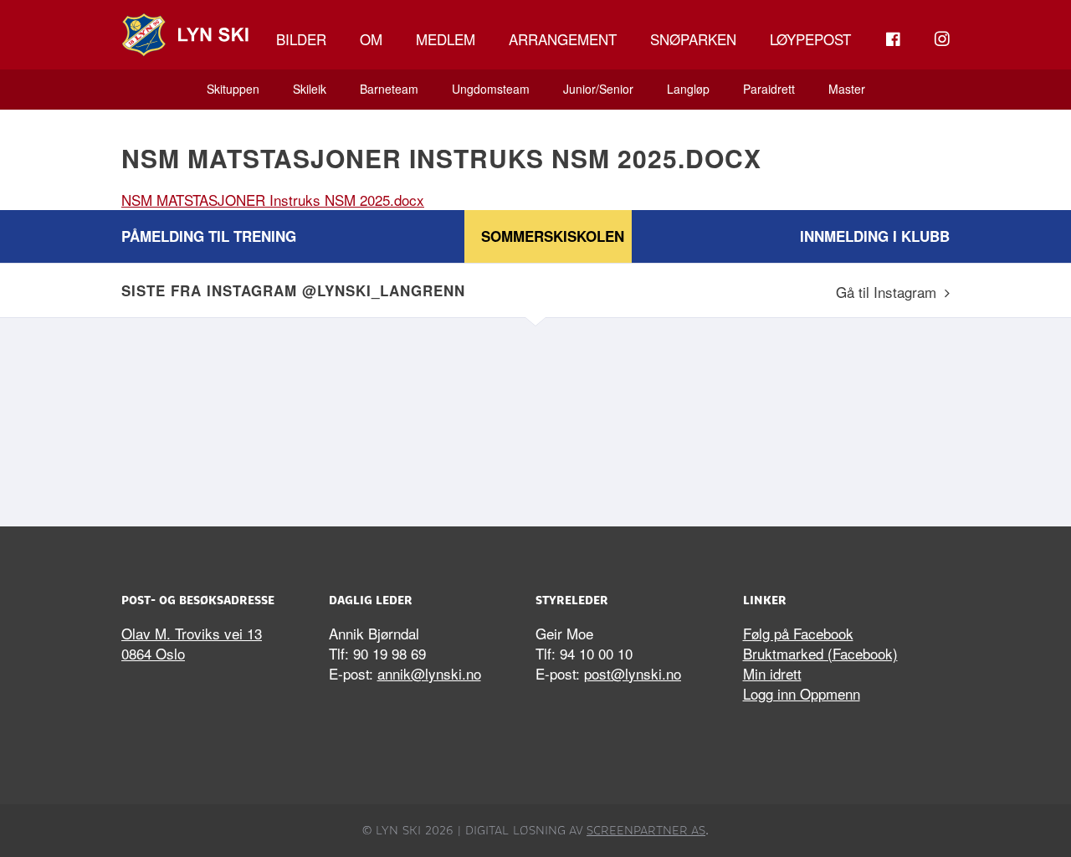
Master (846, 88)
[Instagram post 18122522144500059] (849, 418)
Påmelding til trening (208, 236)
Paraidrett (769, 88)
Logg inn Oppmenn (801, 693)
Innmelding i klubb (875, 236)
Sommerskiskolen (552, 236)
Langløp (688, 88)
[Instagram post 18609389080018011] (431, 418)
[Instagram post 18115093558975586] (640, 418)
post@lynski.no (632, 673)
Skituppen (233, 88)
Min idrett (772, 673)
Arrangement (563, 38)
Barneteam (389, 88)
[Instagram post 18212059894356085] (221, 418)
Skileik (309, 88)
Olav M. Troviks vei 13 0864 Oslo (191, 643)
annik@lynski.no (429, 673)
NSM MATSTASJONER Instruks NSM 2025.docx (272, 199)
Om (371, 38)
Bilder (301, 38)
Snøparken (693, 38)
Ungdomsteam (491, 88)
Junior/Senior (598, 88)
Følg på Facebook (798, 633)
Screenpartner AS (646, 830)
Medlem (445, 38)
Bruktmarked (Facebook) (820, 653)
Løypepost (810, 38)
